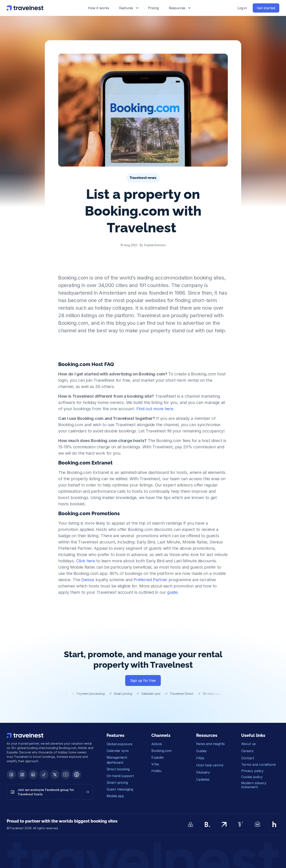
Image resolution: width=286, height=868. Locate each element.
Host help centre (209, 765)
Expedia (157, 757)
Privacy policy (252, 771)
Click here (85, 560)
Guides (201, 751)
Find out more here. (155, 408)
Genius (87, 579)
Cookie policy (252, 777)
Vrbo (155, 764)
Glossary (203, 772)
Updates (203, 779)
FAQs (200, 758)
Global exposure (119, 744)
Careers (247, 751)
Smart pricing (117, 782)
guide (172, 592)
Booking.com (161, 751)
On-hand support (120, 776)
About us (248, 744)
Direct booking (118, 769)
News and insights (210, 744)
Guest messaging (120, 789)
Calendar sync (118, 751)
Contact (247, 758)
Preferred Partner (150, 579)
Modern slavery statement (254, 785)
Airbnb (156, 744)
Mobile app (115, 796)
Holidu (156, 771)
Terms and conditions (258, 764)
